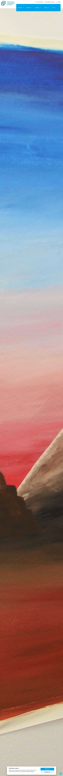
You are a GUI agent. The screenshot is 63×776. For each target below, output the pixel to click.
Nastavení (32, 771)
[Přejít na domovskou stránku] (8, 3)
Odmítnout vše (47, 772)
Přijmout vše (47, 769)
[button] (20, 7)
